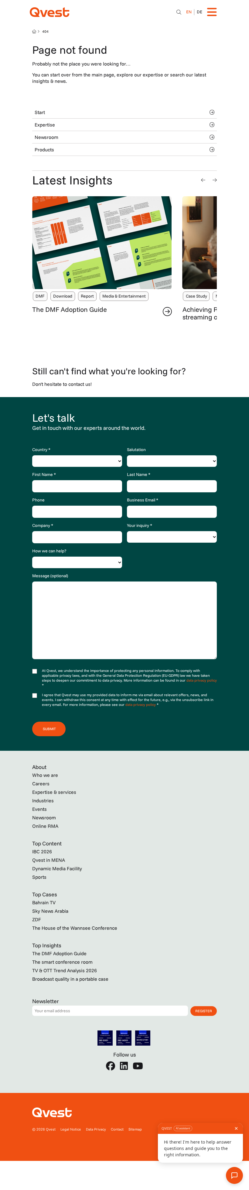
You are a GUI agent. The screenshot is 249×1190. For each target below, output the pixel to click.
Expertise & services (54, 792)
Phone (38, 500)
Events (39, 809)
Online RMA (45, 826)
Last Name (138, 474)
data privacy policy (201, 680)
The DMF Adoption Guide (69, 309)
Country (41, 449)
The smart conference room (62, 962)
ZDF (36, 919)
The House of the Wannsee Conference (74, 928)
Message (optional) (50, 575)
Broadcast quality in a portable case (70, 979)
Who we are (45, 775)
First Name (44, 474)
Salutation (136, 449)
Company (42, 525)
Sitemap (135, 1129)
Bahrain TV (44, 902)
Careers (40, 783)
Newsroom (46, 137)
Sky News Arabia (50, 911)
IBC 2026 (42, 851)
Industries (43, 800)
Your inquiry (139, 525)
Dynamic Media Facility (57, 868)
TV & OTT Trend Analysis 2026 (64, 970)
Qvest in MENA (48, 860)
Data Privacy (96, 1129)
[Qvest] (49, 12)
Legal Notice (70, 1129)
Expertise (45, 125)
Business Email (142, 500)
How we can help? (49, 551)
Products (44, 150)
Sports (39, 877)
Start (40, 112)
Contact (117, 1129)
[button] (203, 179)
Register (203, 1011)
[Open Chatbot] (178, 12)
